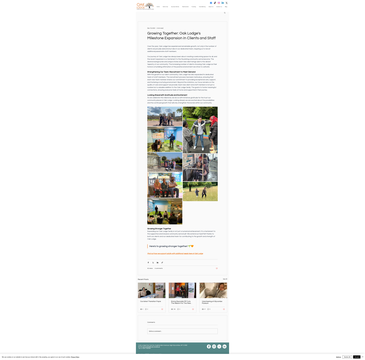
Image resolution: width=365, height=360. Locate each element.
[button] (225, 12)
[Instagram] (218, 3)
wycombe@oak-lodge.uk (151, 347)
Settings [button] (338, 357)
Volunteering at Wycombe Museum (212, 302)
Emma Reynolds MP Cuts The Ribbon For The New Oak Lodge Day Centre (181, 302)
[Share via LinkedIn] (157, 262)
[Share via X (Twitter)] (153, 262)
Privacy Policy (75, 357)
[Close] (363, 356)
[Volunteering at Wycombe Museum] (213, 290)
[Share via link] (162, 262)
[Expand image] (164, 116)
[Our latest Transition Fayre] (151, 290)
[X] (226, 3)
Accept (357, 357)
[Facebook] (211, 3)
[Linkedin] (222, 3)
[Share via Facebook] (148, 262)
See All (225, 279)
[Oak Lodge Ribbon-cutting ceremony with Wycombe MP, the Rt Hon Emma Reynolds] (182, 290)
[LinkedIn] (225, 346)
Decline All (347, 357)
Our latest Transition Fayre (150, 301)
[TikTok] (215, 3)
